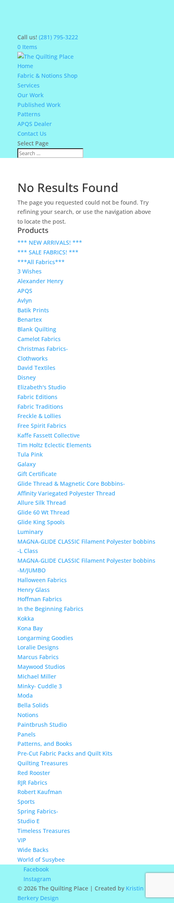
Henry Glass (33, 589)
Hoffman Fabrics (39, 599)
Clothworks (32, 358)
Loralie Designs (38, 647)
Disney (26, 377)
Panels (26, 734)
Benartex (29, 319)
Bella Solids (33, 705)
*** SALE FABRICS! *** (48, 252)
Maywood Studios (41, 666)
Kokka (25, 618)
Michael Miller (36, 676)
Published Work (39, 105)
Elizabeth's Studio (41, 387)
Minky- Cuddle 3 (39, 686)
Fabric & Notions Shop (47, 75)
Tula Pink (30, 454)
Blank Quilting (36, 329)
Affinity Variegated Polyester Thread (66, 493)
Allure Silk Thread (41, 502)
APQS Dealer (34, 124)
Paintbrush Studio (42, 724)
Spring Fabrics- (37, 811)
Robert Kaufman (39, 792)
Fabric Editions (37, 397)
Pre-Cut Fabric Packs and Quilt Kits (64, 753)
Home (25, 66)
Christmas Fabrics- (42, 348)
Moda (25, 695)
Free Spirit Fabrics (41, 425)
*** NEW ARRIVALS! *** (49, 242)
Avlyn (24, 300)
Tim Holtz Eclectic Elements (54, 445)
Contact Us (32, 133)
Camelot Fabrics (39, 339)
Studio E (28, 821)
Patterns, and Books (44, 743)
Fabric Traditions (40, 406)
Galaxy (26, 464)
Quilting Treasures (42, 763)
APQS (24, 291)
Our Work (30, 95)
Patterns (28, 114)
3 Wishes (29, 271)
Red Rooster (33, 773)
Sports (26, 801)
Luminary (30, 532)
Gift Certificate (37, 474)
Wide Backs (33, 850)
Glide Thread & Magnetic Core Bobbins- (71, 483)
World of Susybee (41, 859)
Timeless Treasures (43, 831)
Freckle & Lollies (39, 416)
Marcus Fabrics (38, 657)
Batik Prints (33, 310)
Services (28, 85)
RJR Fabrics (32, 782)
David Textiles (36, 367)
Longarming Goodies (45, 638)
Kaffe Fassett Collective (48, 435)
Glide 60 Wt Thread (43, 512)
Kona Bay (29, 628)
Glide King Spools (41, 522)
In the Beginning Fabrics (50, 609)
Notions (27, 715)
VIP (21, 840)
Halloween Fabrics (42, 580)
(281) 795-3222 (58, 37)
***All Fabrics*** (41, 262)
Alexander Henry (40, 281)
